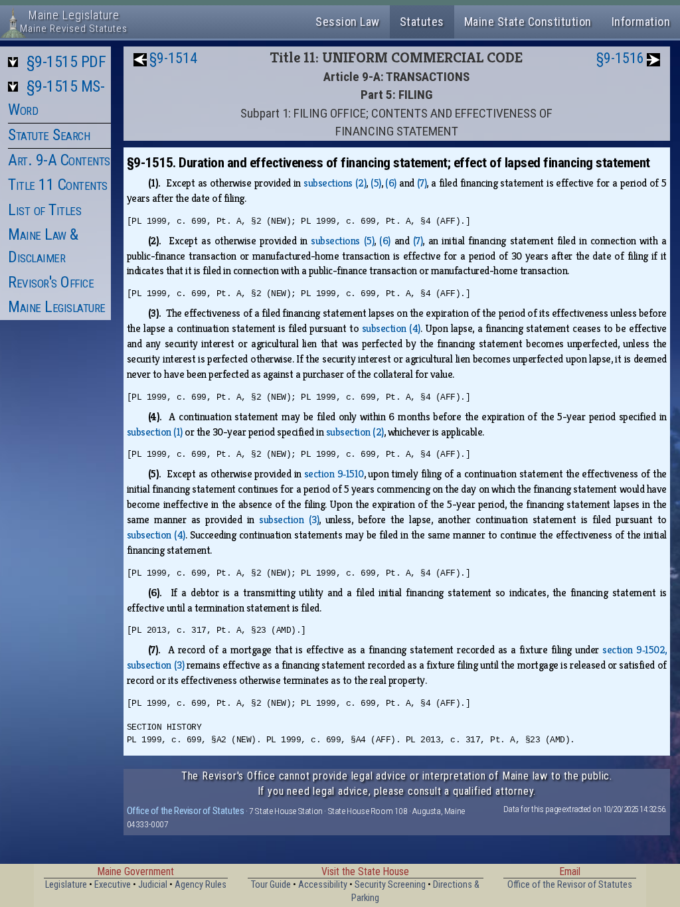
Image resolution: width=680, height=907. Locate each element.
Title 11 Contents (58, 184)
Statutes (422, 22)
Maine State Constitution (528, 22)
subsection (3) (289, 520)
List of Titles (44, 210)
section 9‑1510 (334, 474)
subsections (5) (342, 241)
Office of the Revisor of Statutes (185, 811)
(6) (390, 183)
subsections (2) (334, 183)
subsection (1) (155, 432)
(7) (422, 183)
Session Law (347, 22)
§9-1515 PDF (66, 61)
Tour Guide (271, 884)
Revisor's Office (51, 282)
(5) (376, 183)
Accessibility (322, 884)
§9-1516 (620, 58)
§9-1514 (173, 58)
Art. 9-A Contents (59, 160)
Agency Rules (200, 884)
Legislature (66, 884)
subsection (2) (355, 432)
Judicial (152, 884)
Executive (112, 884)
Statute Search (49, 134)
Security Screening (390, 884)
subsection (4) (391, 328)
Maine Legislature (57, 306)
